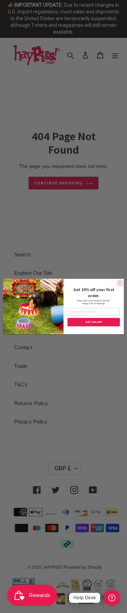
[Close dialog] (119, 282)
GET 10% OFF (93, 322)
